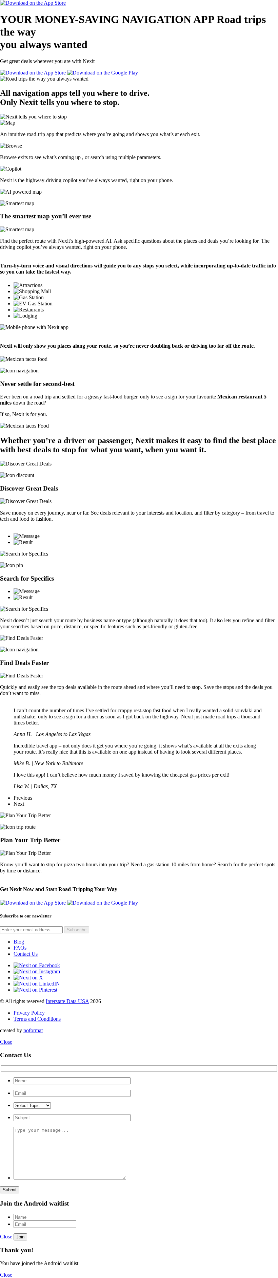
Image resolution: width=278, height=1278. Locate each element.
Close (6, 1042)
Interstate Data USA (67, 1001)
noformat (33, 1030)
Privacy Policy (29, 1013)
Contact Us (26, 954)
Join (20, 1236)
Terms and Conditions (37, 1019)
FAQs (20, 948)
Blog (19, 942)
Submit (10, 1189)
